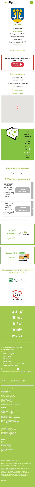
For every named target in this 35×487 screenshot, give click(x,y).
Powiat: (15, 39)
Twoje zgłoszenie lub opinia (7, 452)
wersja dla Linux (5, 394)
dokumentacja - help (6, 444)
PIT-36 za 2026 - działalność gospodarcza (10, 417)
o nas (11, 380)
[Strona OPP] (32, 190)
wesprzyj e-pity (7, 381)
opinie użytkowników (20, 380)
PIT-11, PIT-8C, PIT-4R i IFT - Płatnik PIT (10, 421)
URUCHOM (16, 64)
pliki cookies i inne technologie (22, 472)
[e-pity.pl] (17, 335)
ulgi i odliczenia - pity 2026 (7, 413)
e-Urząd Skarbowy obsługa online (8, 432)
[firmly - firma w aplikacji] (17, 329)
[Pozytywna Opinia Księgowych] (17, 280)
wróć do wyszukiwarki (18, 50)
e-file (3, 378)
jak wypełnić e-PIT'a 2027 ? (7, 411)
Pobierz (7, 389)
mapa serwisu (28, 381)
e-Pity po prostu (11, 2)
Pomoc (3, 439)
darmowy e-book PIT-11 (6, 446)
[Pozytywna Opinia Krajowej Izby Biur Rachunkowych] (17, 295)
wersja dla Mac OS (5, 392)
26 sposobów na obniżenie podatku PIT (9, 410)
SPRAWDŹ (11, 238)
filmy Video (3, 442)
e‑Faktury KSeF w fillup (6, 400)
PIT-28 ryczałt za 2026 (6, 416)
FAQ (2, 441)
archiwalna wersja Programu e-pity (9, 398)
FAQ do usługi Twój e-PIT (6, 430)
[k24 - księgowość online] (17, 323)
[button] (17, 107)
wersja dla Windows (5, 391)
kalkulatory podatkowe (6, 445)
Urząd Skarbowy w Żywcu (17, 173)
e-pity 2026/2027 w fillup (6, 399)
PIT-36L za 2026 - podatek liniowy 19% (9, 419)
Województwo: (15, 36)
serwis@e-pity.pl (10, 349)
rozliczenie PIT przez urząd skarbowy (9, 422)
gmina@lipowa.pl (18, 90)
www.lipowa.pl (17, 45)
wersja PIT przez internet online (8, 395)
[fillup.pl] (17, 318)
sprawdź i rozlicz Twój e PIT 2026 (8, 428)
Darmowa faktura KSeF (6, 401)
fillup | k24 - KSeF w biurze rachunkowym (10, 404)
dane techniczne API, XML (7, 449)
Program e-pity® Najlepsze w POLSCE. (9, 460)
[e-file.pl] (17, 312)
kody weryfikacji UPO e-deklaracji (8, 433)
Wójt (12, 80)
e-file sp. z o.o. (27, 468)
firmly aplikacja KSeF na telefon (8, 403)
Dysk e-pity (3, 450)
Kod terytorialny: (15, 34)
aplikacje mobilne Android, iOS (8, 396)
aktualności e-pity (5, 448)
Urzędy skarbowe (18, 31)
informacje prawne (17, 381)
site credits (3, 480)
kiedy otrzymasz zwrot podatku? (8, 420)
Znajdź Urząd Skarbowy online (9, 369)
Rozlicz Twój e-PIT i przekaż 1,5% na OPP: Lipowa (17, 59)
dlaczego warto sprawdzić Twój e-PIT (9, 429)
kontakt (5, 380)
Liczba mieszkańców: (15, 42)
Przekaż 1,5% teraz (22, 190)
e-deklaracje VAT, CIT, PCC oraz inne (9, 436)
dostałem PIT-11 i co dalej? (7, 412)
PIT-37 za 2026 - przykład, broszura (9, 415)
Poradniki (3, 407)
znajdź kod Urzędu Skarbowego (8, 434)
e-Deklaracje (4, 426)
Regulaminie (24, 471)
